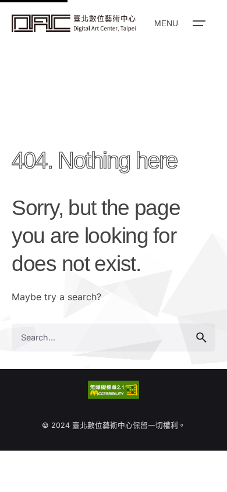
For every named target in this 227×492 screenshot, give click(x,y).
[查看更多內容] (74, 23)
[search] (201, 338)
